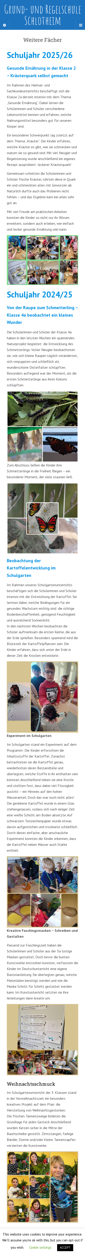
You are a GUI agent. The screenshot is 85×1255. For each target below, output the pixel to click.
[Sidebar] (4, 25)
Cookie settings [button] (40, 1247)
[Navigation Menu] (80, 25)
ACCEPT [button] (65, 1248)
